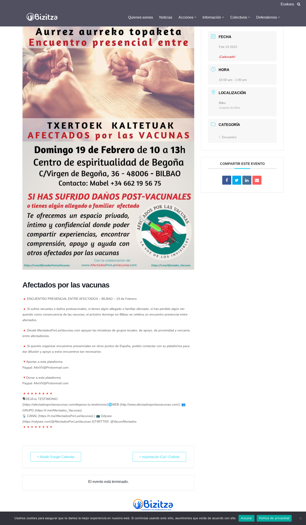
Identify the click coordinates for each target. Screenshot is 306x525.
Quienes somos (140, 17)
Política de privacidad (274, 518)
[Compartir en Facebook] (226, 180)
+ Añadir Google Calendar (56, 457)
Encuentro (229, 137)
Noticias (165, 17)
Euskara (287, 4)
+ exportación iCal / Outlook (159, 457)
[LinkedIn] (246, 180)
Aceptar (246, 518)
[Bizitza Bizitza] (43, 17)
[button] (195, 17)
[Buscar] (298, 4)
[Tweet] (236, 180)
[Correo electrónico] (256, 180)
